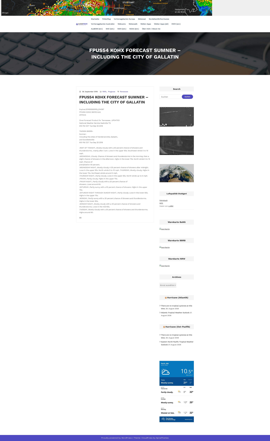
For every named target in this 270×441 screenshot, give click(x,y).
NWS (104, 92)
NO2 (161, 203)
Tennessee (124, 92)
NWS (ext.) (121, 29)
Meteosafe (133, 24)
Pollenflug (106, 19)
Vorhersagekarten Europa (124, 19)
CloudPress (147, 438)
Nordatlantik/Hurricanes (159, 19)
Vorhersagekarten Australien (103, 24)
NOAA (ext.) (134, 29)
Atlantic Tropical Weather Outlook (175, 313)
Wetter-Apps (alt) (161, 24)
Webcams (122, 24)
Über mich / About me (151, 29)
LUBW (170, 206)
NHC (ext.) (110, 29)
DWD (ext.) (176, 24)
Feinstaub (163, 200)
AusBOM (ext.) (97, 29)
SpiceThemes (162, 438)
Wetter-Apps (145, 24)
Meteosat (142, 19)
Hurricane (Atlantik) (177, 297)
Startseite (95, 19)
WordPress (127, 438)
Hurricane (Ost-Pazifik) (177, 326)
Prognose (111, 92)
